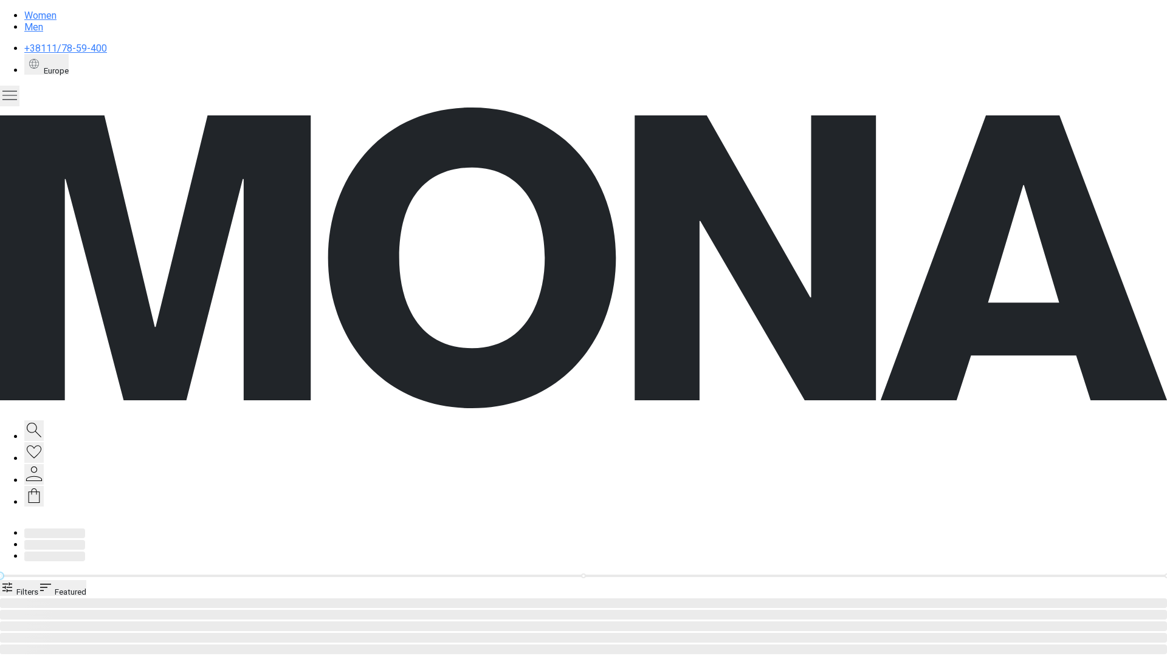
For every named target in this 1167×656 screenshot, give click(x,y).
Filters (26, 591)
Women (40, 15)
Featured (69, 591)
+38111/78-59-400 (65, 48)
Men (33, 27)
